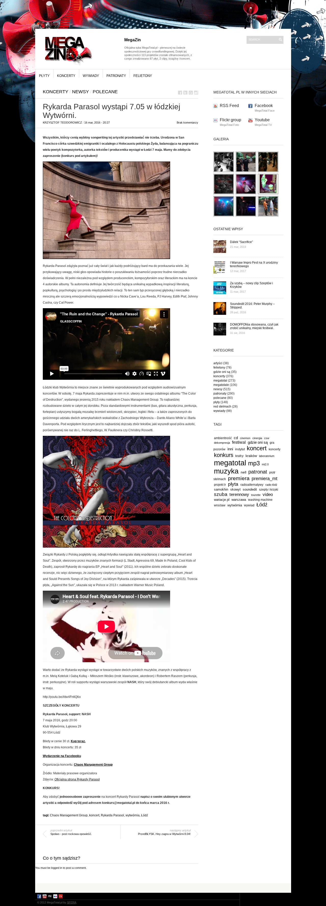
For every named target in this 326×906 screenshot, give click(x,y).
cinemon (245, 438)
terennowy (239, 494)
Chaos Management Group (69, 815)
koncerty (66, 76)
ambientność (223, 438)
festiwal (239, 442)
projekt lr (220, 484)
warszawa (239, 500)
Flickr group (230, 120)
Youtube (262, 120)
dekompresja (222, 442)
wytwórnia (133, 815)
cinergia (257, 438)
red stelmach (222, 406)
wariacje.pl (221, 500)
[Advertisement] (163, 888)
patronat (257, 472)
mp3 (254, 463)
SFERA (71, 902)
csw (266, 438)
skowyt (235, 489)
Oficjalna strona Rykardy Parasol (77, 779)
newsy (80, 91)
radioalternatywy (251, 484)
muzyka (226, 471)
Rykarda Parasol (112, 815)
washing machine (260, 499)
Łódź (144, 815)
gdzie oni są (221, 372)
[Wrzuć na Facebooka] (180, 92)
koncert (94, 815)
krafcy (239, 455)
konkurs (223, 455)
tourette (256, 494)
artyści (217, 363)
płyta (233, 484)
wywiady (91, 76)
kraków (251, 456)
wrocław (219, 505)
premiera (239, 478)
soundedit (250, 489)
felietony (142, 76)
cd (236, 438)
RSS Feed (229, 105)
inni (230, 449)
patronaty (116, 76)
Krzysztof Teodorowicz (62, 122)
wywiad (249, 505)
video (268, 494)
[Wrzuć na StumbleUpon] (196, 92)
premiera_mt (264, 478)
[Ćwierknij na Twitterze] (185, 92)
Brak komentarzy (187, 122)
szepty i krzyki (268, 489)
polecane (105, 91)
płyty (44, 76)
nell (243, 472)
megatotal (220, 380)
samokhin (221, 489)
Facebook (264, 105)
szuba (220, 494)
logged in (56, 867)
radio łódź (271, 484)
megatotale (221, 385)
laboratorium (266, 455)
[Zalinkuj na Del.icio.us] (191, 92)
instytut (240, 449)
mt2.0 (265, 464)
